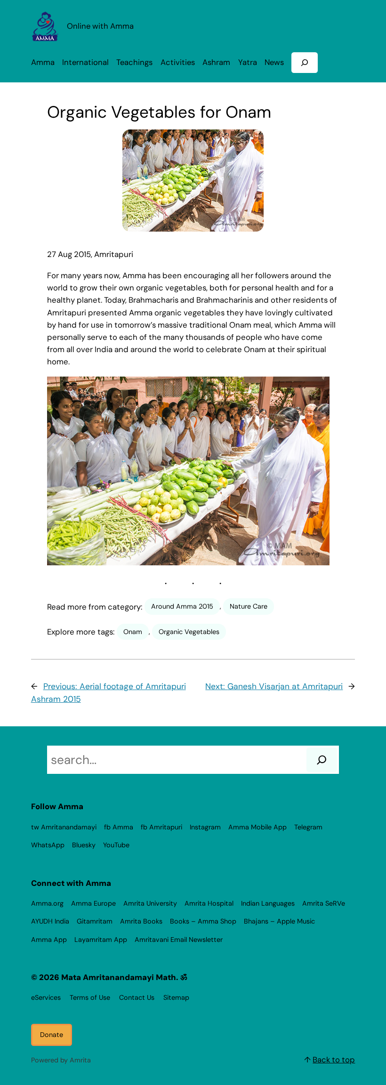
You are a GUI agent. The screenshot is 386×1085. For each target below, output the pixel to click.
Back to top (334, 1059)
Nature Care (248, 606)
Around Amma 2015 (182, 606)
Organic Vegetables (189, 631)
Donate (51, 1034)
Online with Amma (100, 26)
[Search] (321, 759)
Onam (132, 631)
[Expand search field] (304, 62)
